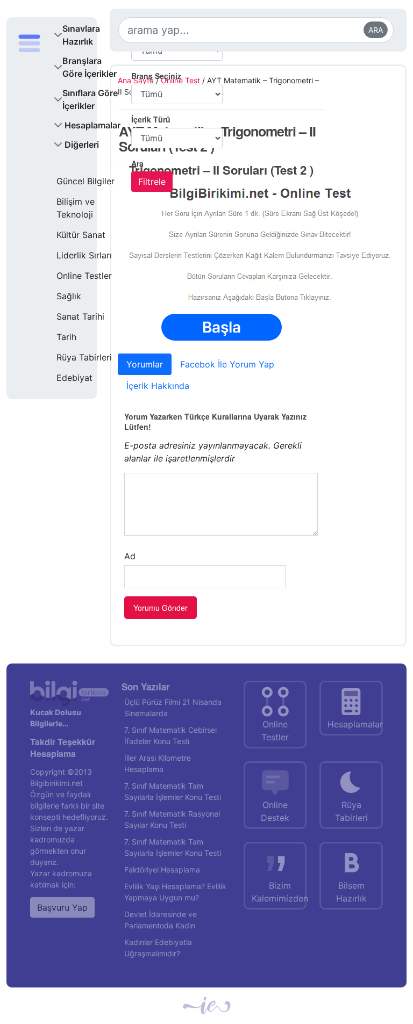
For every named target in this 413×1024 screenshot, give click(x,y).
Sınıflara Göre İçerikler (90, 99)
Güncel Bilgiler (85, 181)
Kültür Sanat (80, 234)
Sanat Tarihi (80, 316)
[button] (29, 209)
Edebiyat (74, 377)
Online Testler (84, 275)
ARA (375, 29)
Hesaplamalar (92, 125)
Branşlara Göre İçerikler (89, 67)
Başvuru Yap (62, 907)
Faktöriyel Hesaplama (162, 869)
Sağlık (68, 296)
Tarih (66, 336)
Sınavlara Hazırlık (81, 35)
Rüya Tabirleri (84, 357)
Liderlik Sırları (84, 255)
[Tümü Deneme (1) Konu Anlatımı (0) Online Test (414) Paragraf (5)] (177, 138)
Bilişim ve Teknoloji (75, 208)
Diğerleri (82, 144)
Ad (130, 556)
